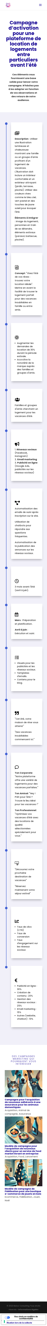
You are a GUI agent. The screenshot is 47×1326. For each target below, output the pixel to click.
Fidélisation (25, 1196)
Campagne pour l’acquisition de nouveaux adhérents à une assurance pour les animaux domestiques (22, 1103)
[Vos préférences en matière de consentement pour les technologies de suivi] (4, 1321)
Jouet (36, 1196)
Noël (7, 1200)
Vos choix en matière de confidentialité (26, 1317)
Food (21, 1156)
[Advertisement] (23, 1247)
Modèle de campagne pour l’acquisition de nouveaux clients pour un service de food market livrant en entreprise (23, 1149)
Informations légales (28, 1309)
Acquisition (11, 1110)
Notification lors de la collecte (17, 1322)
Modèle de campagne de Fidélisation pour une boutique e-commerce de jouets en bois (23, 1191)
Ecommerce (11, 1196)
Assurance (25, 1113)
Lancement (31, 1156)
